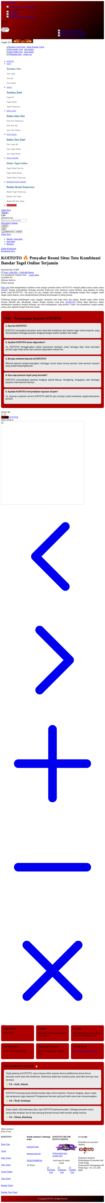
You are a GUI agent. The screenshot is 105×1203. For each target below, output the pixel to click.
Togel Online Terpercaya (16, 178)
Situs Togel (6, 1158)
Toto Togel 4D (12, 144)
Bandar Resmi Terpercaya (20, 186)
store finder (29, 52)
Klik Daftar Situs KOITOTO (85, 1051)
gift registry (29, 17)
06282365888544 (34, 1160)
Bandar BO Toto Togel (15, 201)
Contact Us (80, 36)
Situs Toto (5, 1144)
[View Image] (1, 1024)
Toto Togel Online (14, 149)
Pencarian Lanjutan (9, 223)
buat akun (11, 241)
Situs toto (5, 287)
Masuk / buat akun (15, 239)
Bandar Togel (7, 1185)
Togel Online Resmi (14, 173)
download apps (30, 7)
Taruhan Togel (14, 92)
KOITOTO (71, 302)
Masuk (5, 213)
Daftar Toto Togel (16, 139)
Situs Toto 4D (12, 126)
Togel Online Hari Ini (15, 168)
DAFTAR (82, 33)
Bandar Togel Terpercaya (16, 192)
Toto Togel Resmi (13, 154)
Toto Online (11, 83)
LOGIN (78, 31)
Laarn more (34, 275)
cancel (4, 226)
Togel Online (12, 102)
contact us (27, 54)
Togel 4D (10, 97)
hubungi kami (33, 1147)
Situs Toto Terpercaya (15, 121)
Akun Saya (6, 210)
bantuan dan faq (34, 1153)
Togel (3, 1151)
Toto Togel (11, 74)
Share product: (7, 420)
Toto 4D (10, 78)
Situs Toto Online (13, 130)
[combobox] (13, 220)
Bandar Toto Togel (14, 196)
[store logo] (22, 42)
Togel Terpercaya (13, 107)
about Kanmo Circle (35, 47)
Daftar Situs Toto (16, 116)
